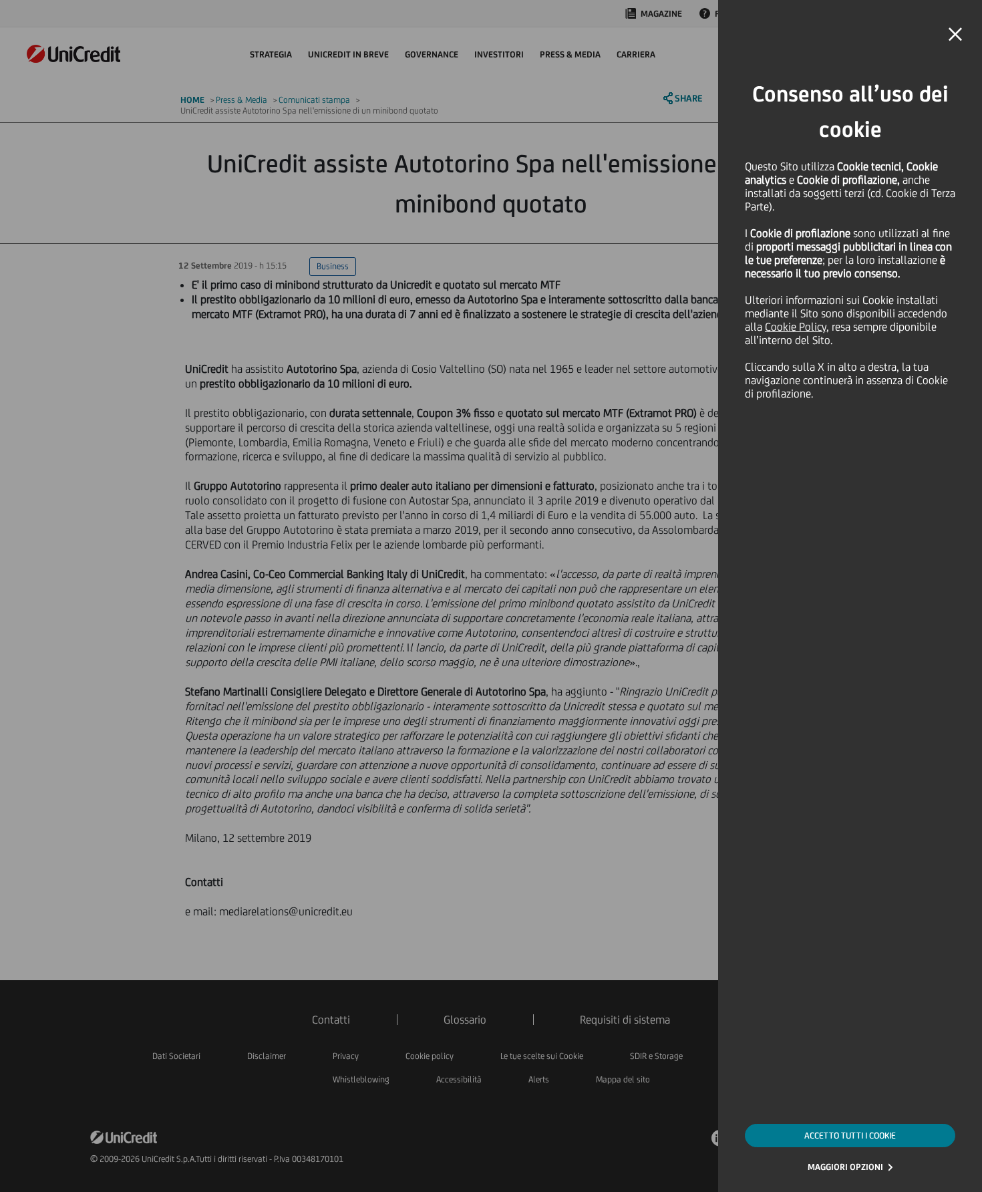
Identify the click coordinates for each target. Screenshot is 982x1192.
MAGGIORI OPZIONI (845, 1167)
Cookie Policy (795, 326)
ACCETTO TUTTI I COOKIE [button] (850, 1136)
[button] (955, 35)
